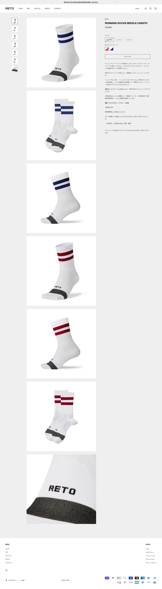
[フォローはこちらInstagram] (6, 570)
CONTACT (57, 8)
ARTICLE (37, 8)
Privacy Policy (150, 556)
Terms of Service (151, 563)
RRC (28, 8)
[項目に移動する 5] (15, 53)
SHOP (21, 8)
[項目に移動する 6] (15, 61)
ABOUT (47, 8)
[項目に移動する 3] (15, 37)
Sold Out (127, 56)
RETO (107, 19)
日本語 (137, 8)
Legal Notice (150, 552)
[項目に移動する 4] (15, 45)
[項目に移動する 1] (15, 21)
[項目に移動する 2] (15, 29)
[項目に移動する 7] (15, 68)
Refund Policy (150, 559)
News (147, 549)
